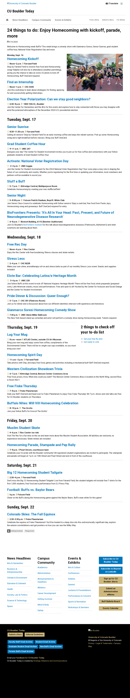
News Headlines (20, 20)
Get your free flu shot (93, 339)
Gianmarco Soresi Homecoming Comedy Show (41, 310)
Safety (40, 610)
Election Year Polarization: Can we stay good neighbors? (48, 99)
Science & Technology (17, 600)
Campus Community (41, 20)
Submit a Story (108, 20)
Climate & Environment (17, 578)
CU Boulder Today (20, 11)
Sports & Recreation (77, 601)
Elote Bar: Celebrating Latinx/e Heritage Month (41, 276)
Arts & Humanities (15, 563)
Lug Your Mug (17, 334)
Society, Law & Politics (17, 595)
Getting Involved (16, 531)
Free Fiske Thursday (22, 386)
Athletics (41, 587)
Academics (42, 567)
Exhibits (71, 579)
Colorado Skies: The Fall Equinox (31, 514)
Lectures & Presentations (79, 590)
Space (10, 606)
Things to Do (29, 531)
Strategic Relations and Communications (50, 661)
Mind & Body (43, 605)
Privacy (91, 643)
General (71, 584)
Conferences (73, 573)
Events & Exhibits (63, 20)
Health (10, 589)
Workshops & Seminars (78, 607)
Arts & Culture (74, 567)
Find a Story (94, 20)
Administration (44, 573)
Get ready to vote (91, 342)
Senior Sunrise (18, 127)
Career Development (47, 593)
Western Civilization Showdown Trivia (34, 369)
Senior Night (16, 195)
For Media (121, 20)
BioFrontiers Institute (32, 225)
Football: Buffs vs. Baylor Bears (30, 490)
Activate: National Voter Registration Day (37, 161)
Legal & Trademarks (104, 643)
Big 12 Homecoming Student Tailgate (34, 472)
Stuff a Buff (16, 181)
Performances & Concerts (79, 596)
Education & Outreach (16, 583)
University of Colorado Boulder (102, 637)
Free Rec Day (17, 244)
